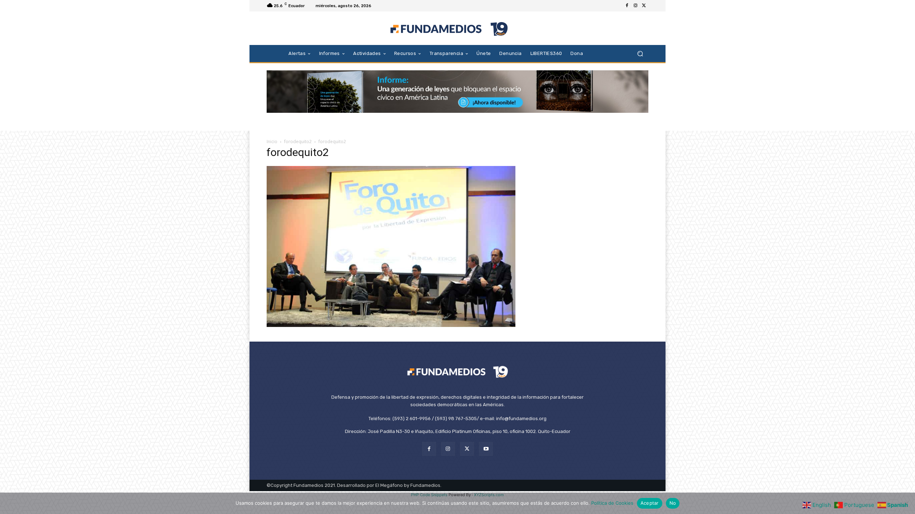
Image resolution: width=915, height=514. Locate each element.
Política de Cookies (612, 503)
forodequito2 (298, 141)
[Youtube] (486, 449)
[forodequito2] (391, 325)
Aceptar (649, 503)
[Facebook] (627, 5)
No (672, 503)
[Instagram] (635, 5)
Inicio (272, 141)
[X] (644, 5)
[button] (640, 53)
